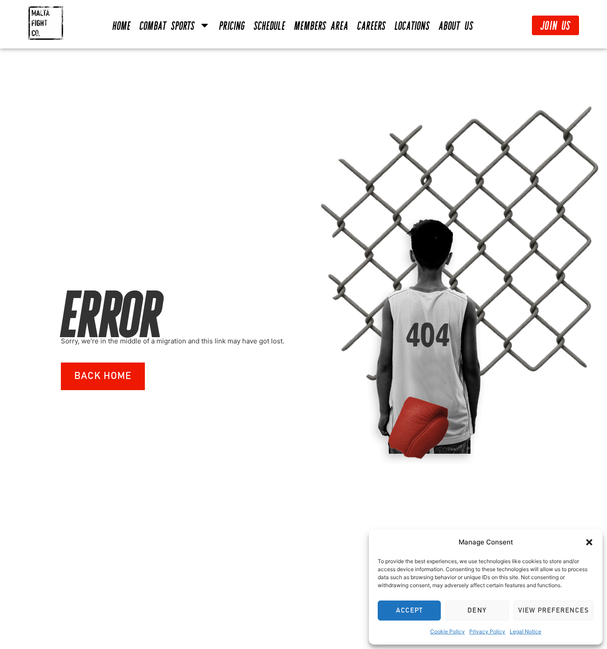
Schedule (269, 25)
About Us (456, 25)
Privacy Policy (487, 631)
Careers (371, 25)
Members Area (321, 25)
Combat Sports (167, 25)
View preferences (553, 610)
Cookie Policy (447, 631)
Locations (412, 25)
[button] (589, 542)
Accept (409, 610)
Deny (477, 610)
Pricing (232, 25)
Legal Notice (525, 631)
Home (121, 25)
